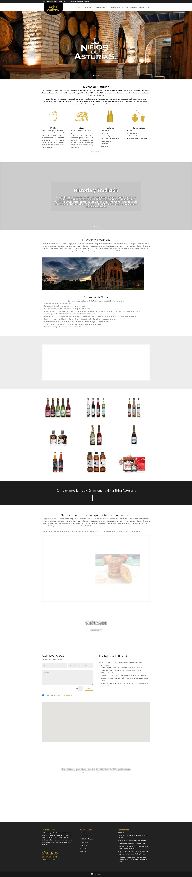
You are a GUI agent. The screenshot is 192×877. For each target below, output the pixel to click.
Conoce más (95, 152)
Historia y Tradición (101, 7)
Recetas (125, 7)
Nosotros (88, 7)
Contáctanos (96, 630)
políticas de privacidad (65, 695)
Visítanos (133, 7)
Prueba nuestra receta (58, 582)
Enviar (88, 688)
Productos (114, 7)
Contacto (142, 7)
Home (80, 7)
